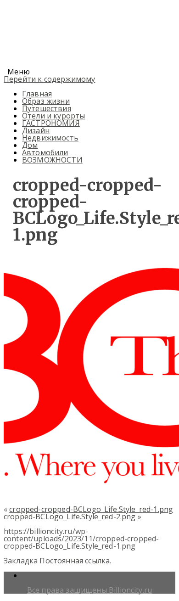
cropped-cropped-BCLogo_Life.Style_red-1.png (91, 509)
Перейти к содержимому (49, 79)
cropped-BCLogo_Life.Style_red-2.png (70, 516)
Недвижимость (50, 138)
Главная (37, 94)
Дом (30, 145)
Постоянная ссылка (74, 561)
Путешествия (46, 108)
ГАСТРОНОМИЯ (51, 123)
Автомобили (45, 152)
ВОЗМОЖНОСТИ (52, 160)
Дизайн (36, 130)
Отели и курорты (53, 116)
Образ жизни (46, 101)
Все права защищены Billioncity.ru (89, 590)
